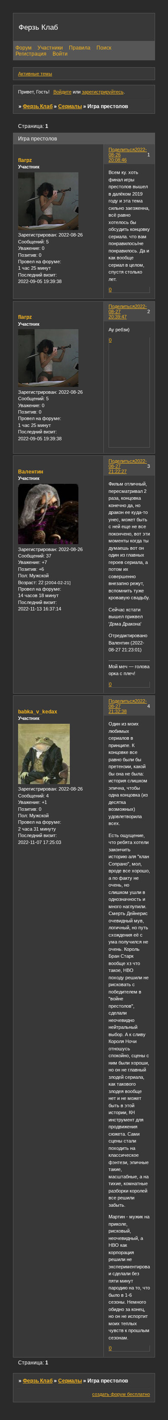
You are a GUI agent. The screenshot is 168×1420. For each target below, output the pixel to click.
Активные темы (35, 73)
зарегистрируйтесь (103, 91)
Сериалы (70, 106)
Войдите (62, 91)
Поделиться (122, 149)
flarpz (25, 160)
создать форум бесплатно (121, 1394)
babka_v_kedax (37, 712)
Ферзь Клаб (38, 106)
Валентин (30, 472)
